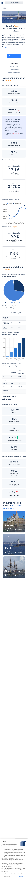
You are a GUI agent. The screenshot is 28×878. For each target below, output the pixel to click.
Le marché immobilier (14, 66)
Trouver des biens (14, 56)
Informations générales (14, 72)
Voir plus (5, 47)
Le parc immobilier (14, 69)
